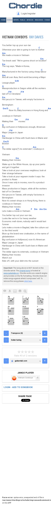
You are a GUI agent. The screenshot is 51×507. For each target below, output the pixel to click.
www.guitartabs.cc (11, 273)
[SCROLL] (14, 291)
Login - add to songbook (18, 387)
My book (30, 20)
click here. (28, 281)
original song (24, 271)
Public (22, 20)
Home (3, 20)
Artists (16, 20)
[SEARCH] (25, 291)
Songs (9, 20)
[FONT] (9, 291)
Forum (47, 20)
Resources (39, 20)
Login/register (28, 13)
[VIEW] (4, 291)
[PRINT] (20, 291)
